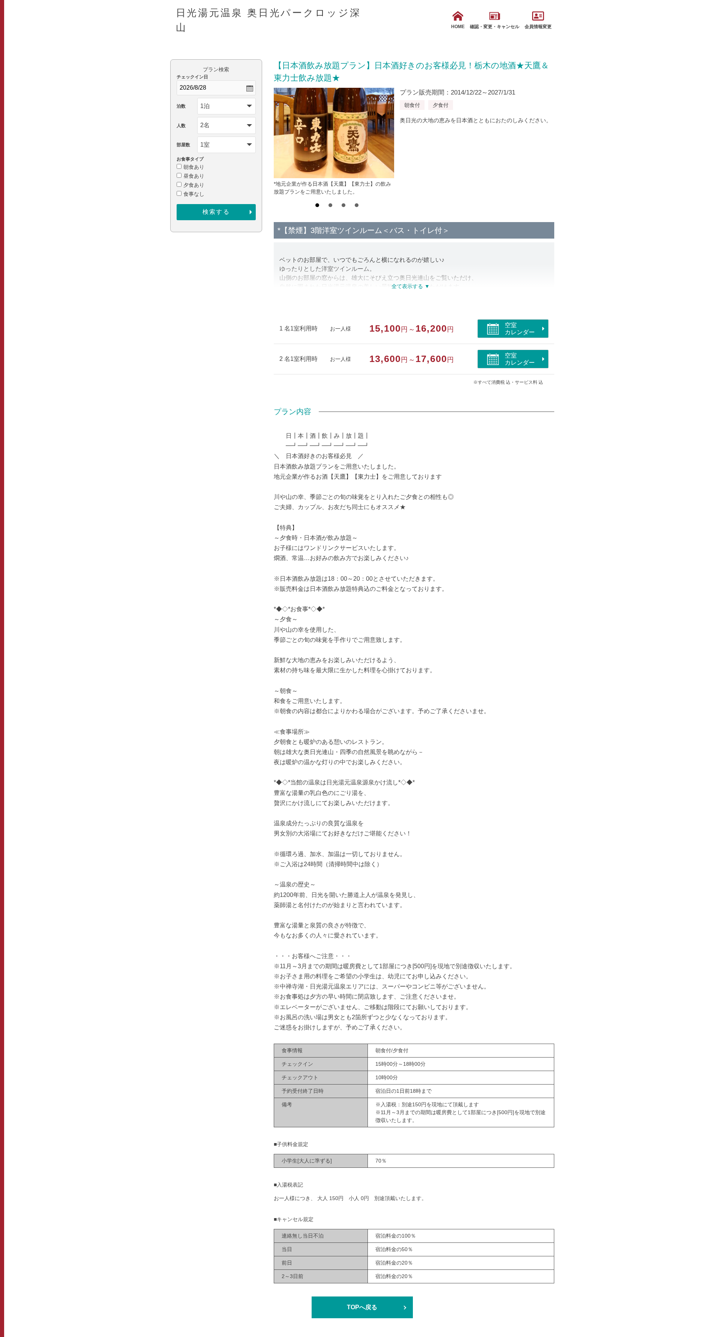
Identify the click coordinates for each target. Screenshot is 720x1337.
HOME (458, 26)
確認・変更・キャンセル (494, 26)
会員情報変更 (538, 26)
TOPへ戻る (362, 1307)
